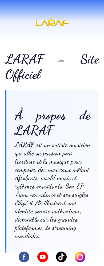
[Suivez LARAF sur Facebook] (24, 257)
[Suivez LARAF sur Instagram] (80, 257)
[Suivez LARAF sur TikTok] (61, 257)
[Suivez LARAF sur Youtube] (42, 257)
